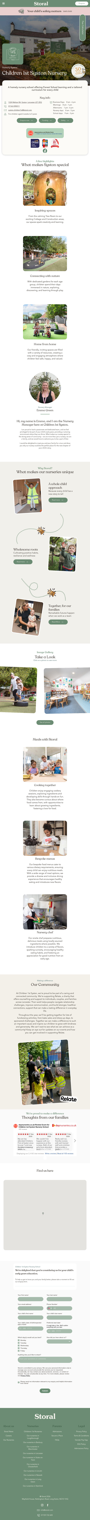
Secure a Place (57, 1436)
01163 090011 (14, 106)
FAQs (57, 1440)
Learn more (67, 11)
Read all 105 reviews (65, 1154)
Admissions (57, 1432)
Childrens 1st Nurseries (33, 1432)
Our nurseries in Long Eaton (33, 1481)
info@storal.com (47, 1510)
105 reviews (59, 133)
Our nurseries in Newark (33, 1475)
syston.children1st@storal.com (20, 110)
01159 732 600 (47, 1515)
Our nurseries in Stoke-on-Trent (33, 1459)
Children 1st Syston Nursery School (45, 133)
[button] (3, 3)
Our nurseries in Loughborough (33, 1437)
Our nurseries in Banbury (32, 1442)
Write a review (50, 1154)
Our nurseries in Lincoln (33, 1471)
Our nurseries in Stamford (33, 1486)
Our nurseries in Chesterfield (33, 1465)
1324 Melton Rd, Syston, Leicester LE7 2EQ (25, 102)
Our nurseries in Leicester (33, 1453)
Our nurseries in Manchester (33, 1448)
